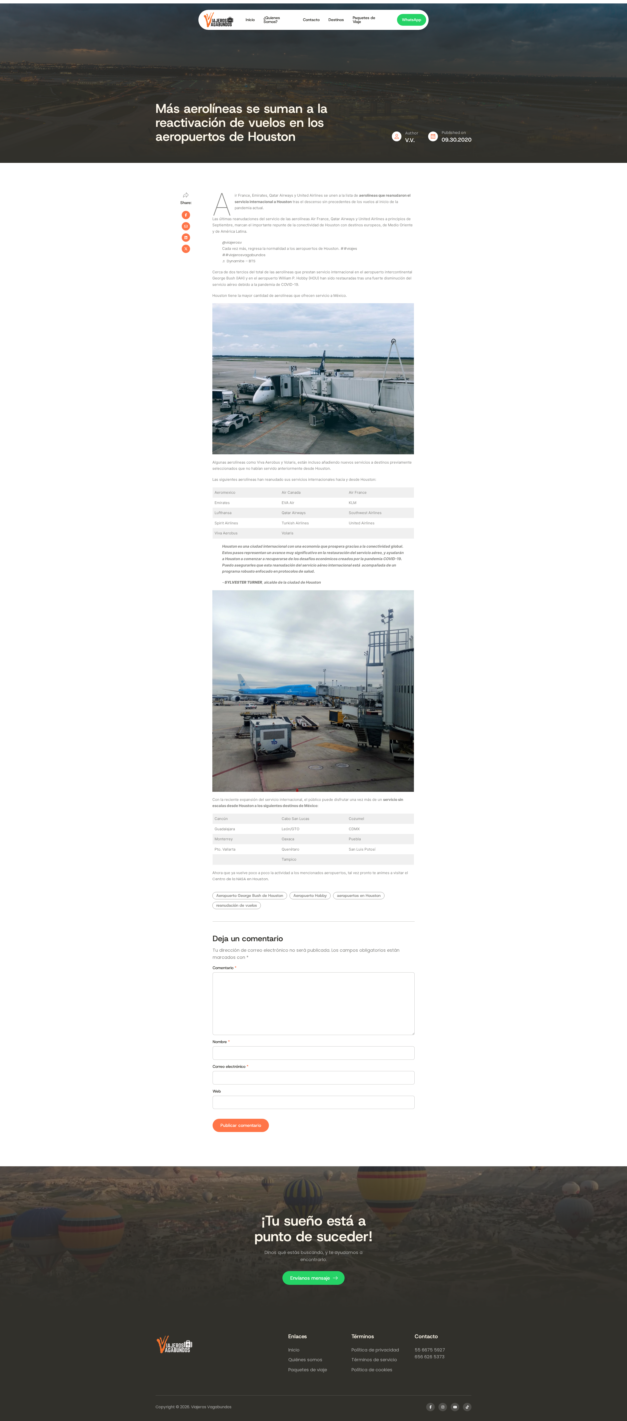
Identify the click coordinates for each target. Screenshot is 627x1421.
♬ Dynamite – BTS (238, 261)
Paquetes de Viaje (364, 19)
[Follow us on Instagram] (442, 1407)
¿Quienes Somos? (272, 19)
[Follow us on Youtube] (455, 1407)
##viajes (348, 248)
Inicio (250, 19)
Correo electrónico (230, 1067)
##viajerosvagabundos (243, 254)
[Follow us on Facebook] (430, 1407)
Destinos (336, 19)
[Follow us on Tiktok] (467, 1407)
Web (217, 1091)
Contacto (311, 19)
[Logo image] (222, 19)
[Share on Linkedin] (186, 237)
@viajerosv (232, 242)
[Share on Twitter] (186, 249)
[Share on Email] (186, 226)
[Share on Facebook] (186, 215)
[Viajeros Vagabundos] (222, 1345)
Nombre (221, 1042)
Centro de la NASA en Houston (240, 878)
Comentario (224, 968)
